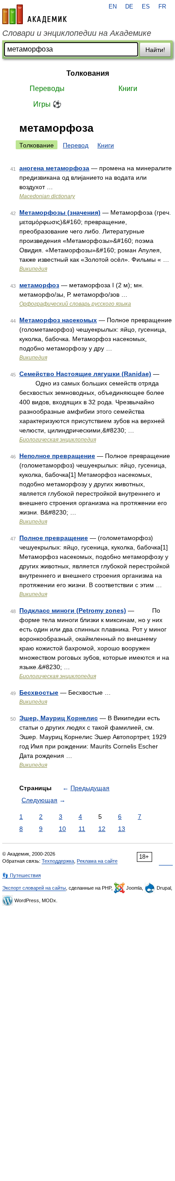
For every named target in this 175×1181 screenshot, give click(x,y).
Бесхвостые (38, 692)
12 (101, 828)
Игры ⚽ (47, 104)
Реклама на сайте (97, 861)
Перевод (75, 145)
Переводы (47, 88)
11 (82, 828)
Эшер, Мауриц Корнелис (58, 718)
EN (113, 7)
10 (62, 828)
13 (121, 828)
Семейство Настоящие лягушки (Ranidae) (85, 373)
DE (129, 7)
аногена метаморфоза (54, 168)
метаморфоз (39, 285)
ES (146, 7)
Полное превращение (53, 537)
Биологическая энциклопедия (57, 440)
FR (162, 7)
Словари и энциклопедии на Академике (76, 33)
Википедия (33, 269)
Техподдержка (58, 861)
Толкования (87, 73)
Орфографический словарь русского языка (75, 304)
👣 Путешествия (21, 875)
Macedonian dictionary (47, 196)
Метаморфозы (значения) (60, 212)
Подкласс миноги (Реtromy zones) (72, 610)
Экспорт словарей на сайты (34, 888)
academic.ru (34, 14)
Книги (127, 88)
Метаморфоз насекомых (58, 320)
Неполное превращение (57, 455)
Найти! (155, 49)
